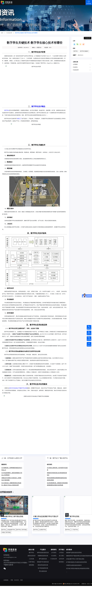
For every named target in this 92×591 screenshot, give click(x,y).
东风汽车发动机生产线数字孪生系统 (18, 388)
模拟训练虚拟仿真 (43, 565)
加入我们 (61, 555)
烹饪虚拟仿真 (43, 571)
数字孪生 (6, 110)
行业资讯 (75, 67)
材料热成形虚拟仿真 (43, 552)
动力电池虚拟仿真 (43, 568)
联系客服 (88, 3)
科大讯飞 (16, 580)
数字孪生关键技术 (84, 51)
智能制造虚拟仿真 (43, 555)
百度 (21, 580)
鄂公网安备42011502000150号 (71, 583)
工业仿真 (31, 559)
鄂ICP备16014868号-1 (57, 583)
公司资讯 (53, 552)
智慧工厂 (19, 118)
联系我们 (61, 562)
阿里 (12, 580)
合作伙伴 (61, 559)
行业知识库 (76, 69)
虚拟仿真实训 (31, 555)
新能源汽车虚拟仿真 (43, 562)
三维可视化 (31, 562)
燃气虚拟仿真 (43, 559)
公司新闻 (75, 64)
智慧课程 (31, 565)
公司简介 (61, 552)
